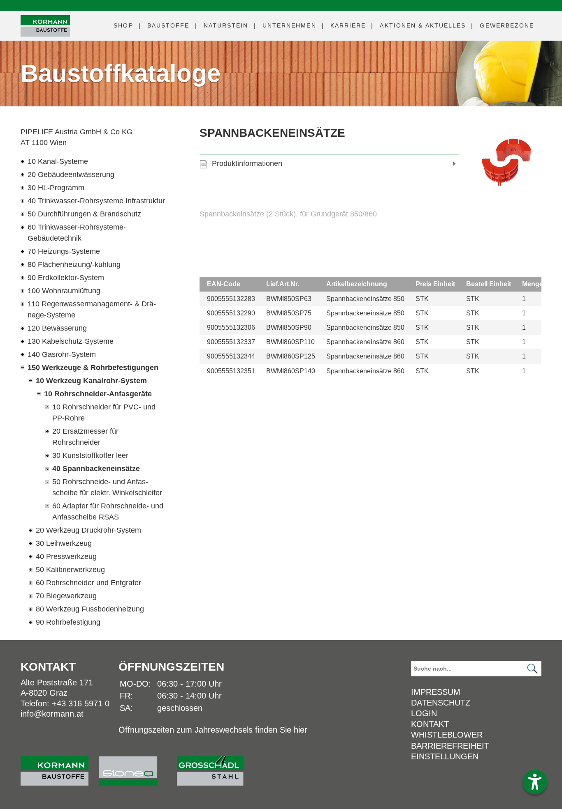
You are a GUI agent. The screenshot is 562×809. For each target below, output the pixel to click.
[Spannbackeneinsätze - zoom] (506, 162)
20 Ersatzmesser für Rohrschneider (85, 436)
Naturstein (226, 25)
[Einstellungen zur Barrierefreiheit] (535, 782)
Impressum (435, 691)
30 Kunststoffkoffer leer (90, 455)
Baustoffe (168, 25)
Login (424, 713)
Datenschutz (440, 702)
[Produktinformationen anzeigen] (370, 234)
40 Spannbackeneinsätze (96, 468)
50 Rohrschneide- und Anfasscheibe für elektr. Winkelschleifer (107, 487)
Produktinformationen (247, 163)
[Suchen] (532, 669)
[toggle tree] (93, 161)
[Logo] (45, 26)
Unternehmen (289, 25)
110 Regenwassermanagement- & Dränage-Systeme (92, 309)
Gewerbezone (507, 25)
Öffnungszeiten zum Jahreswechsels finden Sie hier (212, 729)
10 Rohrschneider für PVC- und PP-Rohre (104, 412)
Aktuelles (423, 25)
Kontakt (430, 724)
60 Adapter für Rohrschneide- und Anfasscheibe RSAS (107, 511)
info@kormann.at (52, 713)
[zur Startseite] (60, 766)
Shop (123, 25)
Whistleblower (447, 734)
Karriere (348, 25)
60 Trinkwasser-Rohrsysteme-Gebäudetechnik (77, 232)
